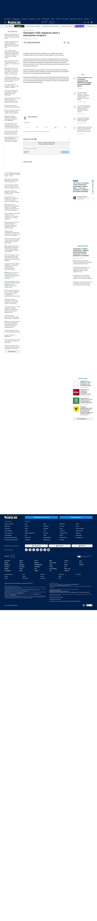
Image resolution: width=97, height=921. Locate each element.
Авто (26, 524)
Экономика (26, 122)
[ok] (33, 549)
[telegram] (26, 549)
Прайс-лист (7, 526)
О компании (7, 528)
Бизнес (27, 526)
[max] (41, 549)
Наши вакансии (8, 533)
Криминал (46, 526)
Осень (61, 528)
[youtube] (48, 549)
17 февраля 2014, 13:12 (28, 38)
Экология (78, 533)
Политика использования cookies (56, 597)
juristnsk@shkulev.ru (37, 594)
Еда (26, 535)
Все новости (7, 19)
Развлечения (63, 537)
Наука (44, 535)
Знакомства (32, 19)
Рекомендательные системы (55, 599)
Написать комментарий (33, 42)
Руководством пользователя (55, 590)
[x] (44, 549)
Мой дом (45, 533)
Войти (28, 152)
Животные (27, 537)
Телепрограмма (45, 19)
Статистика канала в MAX (11, 539)
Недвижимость (16, 19)
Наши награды (8, 530)
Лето (44, 530)
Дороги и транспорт (30, 533)
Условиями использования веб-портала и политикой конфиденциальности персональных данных (69, 592)
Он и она (62, 526)
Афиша (52, 19)
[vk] (30, 549)
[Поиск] (85, 22)
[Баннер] (19, 26)
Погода (38, 19)
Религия (62, 539)
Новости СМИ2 (27, 161)
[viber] (37, 549)
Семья (77, 524)
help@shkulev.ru (14, 595)
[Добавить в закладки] (64, 42)
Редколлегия (73, 19)
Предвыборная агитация (10, 537)
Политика (62, 530)
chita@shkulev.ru (20, 593)
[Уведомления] (88, 22)
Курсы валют (65, 19)
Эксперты (80, 19)
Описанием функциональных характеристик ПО (59, 591)
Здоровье (27, 539)
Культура (45, 528)
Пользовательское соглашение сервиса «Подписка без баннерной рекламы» (65, 601)
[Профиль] (91, 22)
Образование (46, 539)
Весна (26, 528)
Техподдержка (8, 535)
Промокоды (24, 19)
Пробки (92, 19)
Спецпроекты (79, 537)
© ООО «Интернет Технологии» (11, 605)
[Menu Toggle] (5, 22)
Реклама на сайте (8, 524)
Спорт (77, 526)
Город (26, 530)
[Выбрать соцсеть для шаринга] (68, 42)
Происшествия (63, 533)
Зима (44, 524)
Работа (61, 535)
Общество (62, 524)
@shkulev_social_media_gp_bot (64, 585)
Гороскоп (58, 19)
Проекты (86, 19)
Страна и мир (79, 530)
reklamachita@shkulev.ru (74, 584)
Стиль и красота (80, 528)
